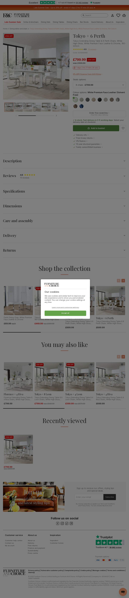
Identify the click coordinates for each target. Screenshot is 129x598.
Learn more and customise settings (65, 307)
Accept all (65, 313)
